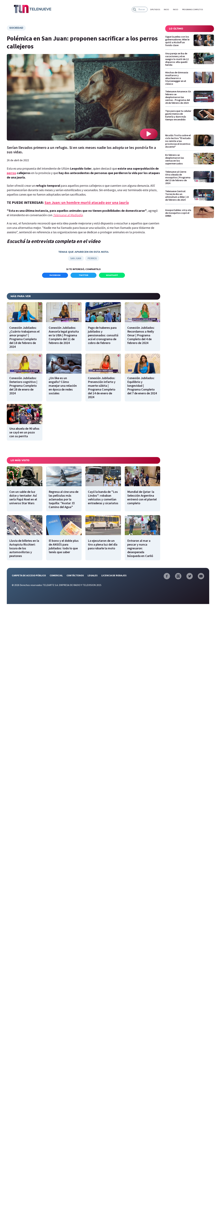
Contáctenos (75, 575)
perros (11, 173)
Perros (92, 258)
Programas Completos (192, 9)
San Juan (75, 258)
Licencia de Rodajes (114, 575)
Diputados (155, 9)
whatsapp (112, 275)
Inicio (166, 9)
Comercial (56, 575)
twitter (83, 275)
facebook (55, 275)
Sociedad (16, 28)
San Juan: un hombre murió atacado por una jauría (87, 202)
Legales (93, 575)
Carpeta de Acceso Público (29, 575)
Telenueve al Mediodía (68, 215)
